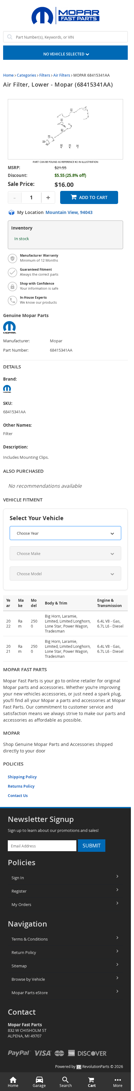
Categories (26, 75)
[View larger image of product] (65, 129)
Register (19, 891)
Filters (44, 75)
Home (8, 75)
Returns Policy (21, 786)
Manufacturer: (16, 341)
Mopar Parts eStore (30, 992)
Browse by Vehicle (28, 979)
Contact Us (18, 795)
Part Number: (15, 350)
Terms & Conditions (30, 939)
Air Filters (61, 75)
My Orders (21, 904)
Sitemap (19, 966)
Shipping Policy (22, 777)
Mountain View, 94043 (69, 212)
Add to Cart (93, 197)
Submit (92, 845)
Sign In (18, 877)
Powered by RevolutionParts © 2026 (89, 1066)
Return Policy (24, 952)
